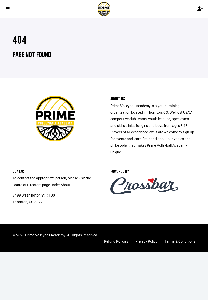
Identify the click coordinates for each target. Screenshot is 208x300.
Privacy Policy (146, 241)
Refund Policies (116, 241)
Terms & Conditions (180, 241)
